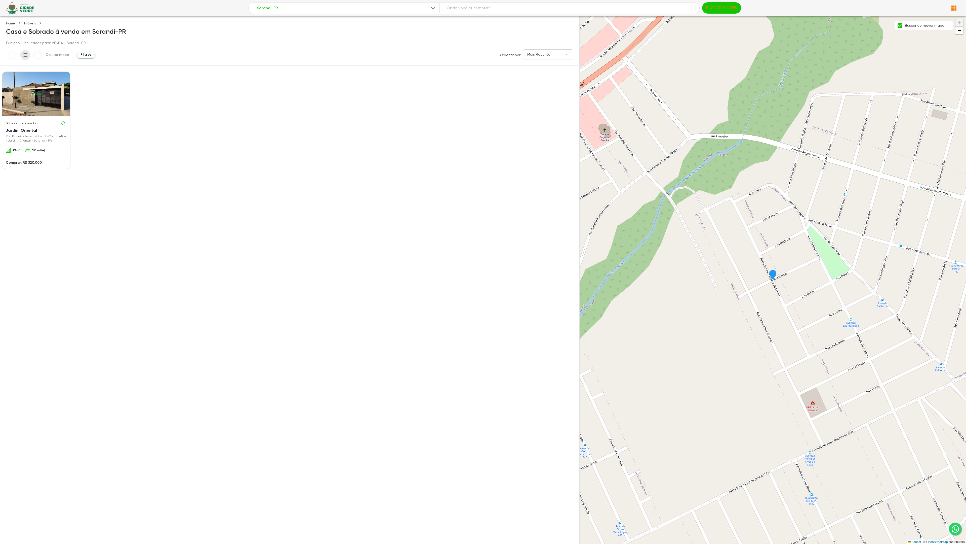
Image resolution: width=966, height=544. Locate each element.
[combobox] (346, 8)
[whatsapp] (955, 529)
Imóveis (30, 23)
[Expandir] (432, 8)
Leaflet (916, 541)
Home (10, 23)
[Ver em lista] (25, 55)
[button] (772, 275)
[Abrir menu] (954, 8)
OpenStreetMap (937, 541)
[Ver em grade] (12, 55)
